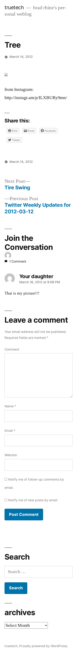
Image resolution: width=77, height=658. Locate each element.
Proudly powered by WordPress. (43, 646)
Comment (12, 349)
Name (10, 406)
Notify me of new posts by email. (33, 500)
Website (11, 455)
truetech (14, 7)
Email (10, 431)
